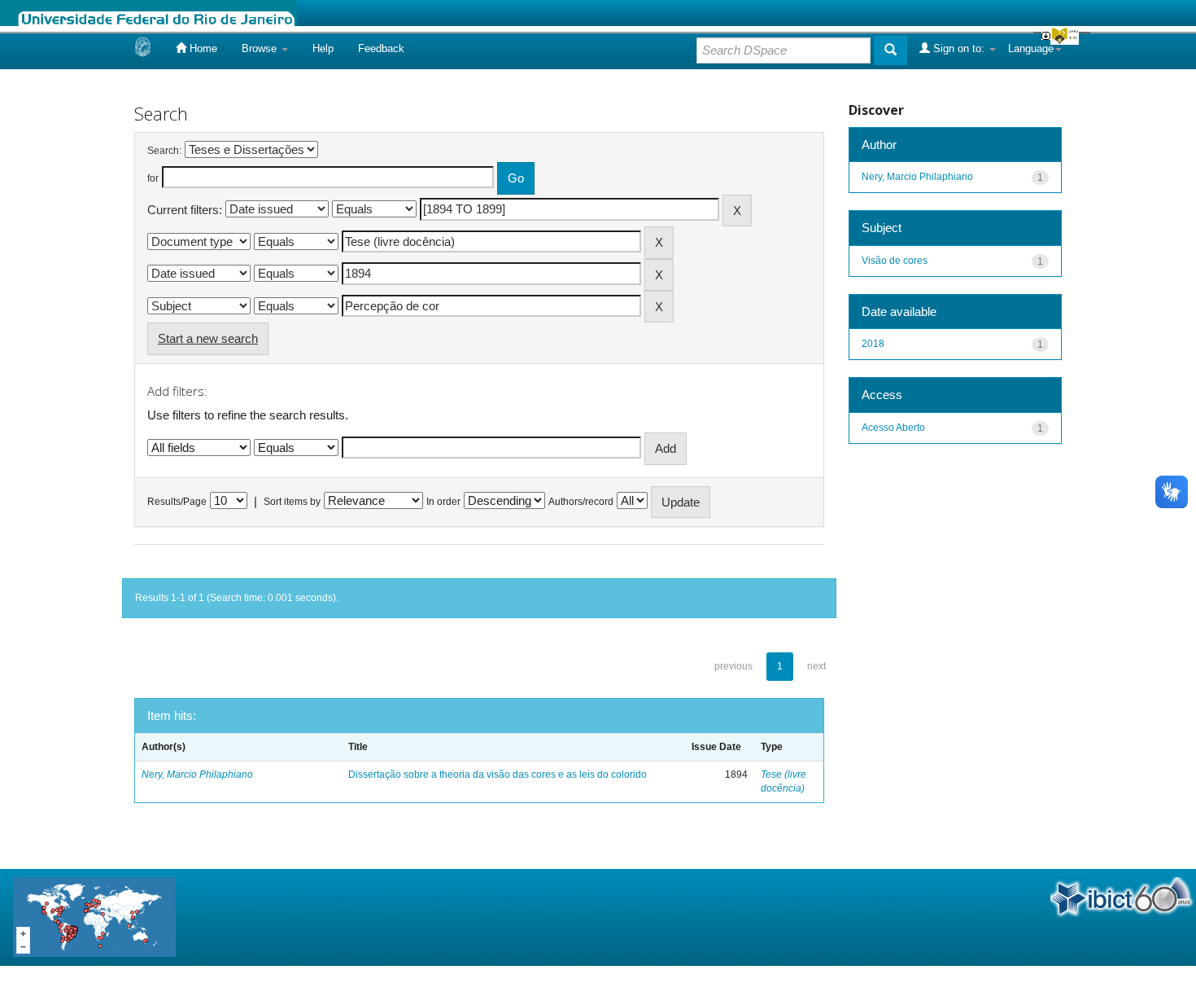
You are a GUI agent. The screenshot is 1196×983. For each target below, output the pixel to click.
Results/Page (177, 501)
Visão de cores (895, 260)
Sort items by (292, 501)
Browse (261, 48)
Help (323, 48)
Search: (164, 150)
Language (1031, 48)
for (153, 178)
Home (201, 48)
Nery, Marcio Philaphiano (197, 774)
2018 (873, 343)
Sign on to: (959, 48)
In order (443, 501)
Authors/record (580, 501)
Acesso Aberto (893, 427)
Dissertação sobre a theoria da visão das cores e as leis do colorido (497, 774)
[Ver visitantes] (94, 917)
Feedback (381, 48)
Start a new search (208, 338)
